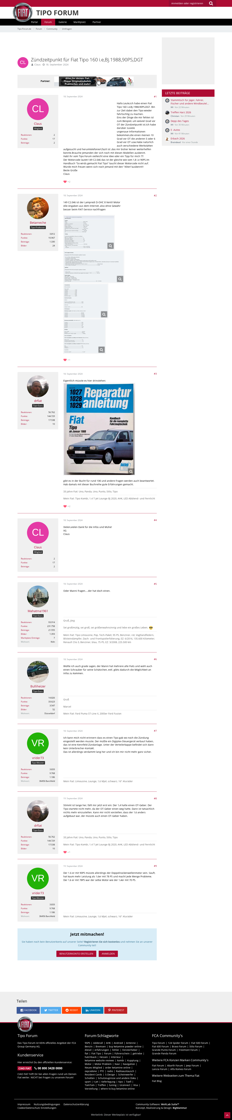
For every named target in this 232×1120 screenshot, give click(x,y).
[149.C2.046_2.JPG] (93, 266)
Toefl (128, 1081)
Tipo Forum (158, 1043)
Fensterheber (130, 1049)
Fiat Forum (158, 1065)
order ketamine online (117, 1067)
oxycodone (91, 1071)
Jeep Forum (192, 1065)
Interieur (116, 1057)
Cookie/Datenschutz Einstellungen (36, 1107)
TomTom (90, 1085)
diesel (88, 1049)
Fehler (115, 1049)
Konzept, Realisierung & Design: (161, 1107)
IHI (172, 107)
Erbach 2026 (178, 138)
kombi (120, 1060)
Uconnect (125, 1085)
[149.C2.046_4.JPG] (84, 336)
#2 (155, 195)
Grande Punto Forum (164, 1049)
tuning (113, 1085)
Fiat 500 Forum (199, 1043)
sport (88, 1081)
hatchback (90, 1057)
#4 (155, 520)
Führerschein (122, 1053)
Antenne (131, 1043)
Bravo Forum (179, 1046)
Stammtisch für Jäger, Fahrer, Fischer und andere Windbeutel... (190, 101)
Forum (107, 1053)
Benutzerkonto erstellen (76, 953)
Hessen (104, 1057)
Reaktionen (26, 134)
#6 (155, 659)
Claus (37, 64)
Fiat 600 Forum (160, 1046)
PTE (102, 1071)
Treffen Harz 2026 (181, 112)
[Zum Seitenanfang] (227, 1115)
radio (110, 1071)
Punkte (24, 138)
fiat (86, 1053)
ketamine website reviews (99, 1060)
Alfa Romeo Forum (180, 1069)
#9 (155, 866)
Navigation (129, 1064)
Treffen (102, 1085)
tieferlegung (108, 1081)
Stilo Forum (195, 1046)
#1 (155, 96)
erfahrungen (102, 1049)
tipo (120, 1081)
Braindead (176, 142)
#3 (155, 373)
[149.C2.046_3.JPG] (85, 301)
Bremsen (101, 1046)
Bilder (23, 245)
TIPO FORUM (57, 12)
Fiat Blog (157, 1081)
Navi (117, 1064)
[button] (28, 1010)
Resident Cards (93, 1074)
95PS (87, 1043)
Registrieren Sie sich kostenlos (102, 941)
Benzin (89, 1046)
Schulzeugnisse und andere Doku (117, 1078)
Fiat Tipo (96, 1053)
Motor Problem (103, 1064)
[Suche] (211, 3)
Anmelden (108, 953)
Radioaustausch (125, 1071)
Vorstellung (91, 1088)
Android (118, 1043)
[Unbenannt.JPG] (99, 429)
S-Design (110, 1074)
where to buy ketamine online (118, 1088)
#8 (155, 798)
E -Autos (175, 129)
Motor (88, 1064)
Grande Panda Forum (164, 1053)
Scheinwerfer (125, 1074)
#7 (155, 730)
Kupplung (132, 1060)
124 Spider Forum (178, 1043)
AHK (108, 1043)
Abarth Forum (175, 1065)
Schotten (90, 1078)
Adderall (98, 1043)
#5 (155, 583)
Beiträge (25, 142)
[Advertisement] (87, 45)
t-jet (96, 1081)
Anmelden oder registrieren (187, 3)
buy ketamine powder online (125, 1046)
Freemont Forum (188, 1049)
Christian (175, 116)
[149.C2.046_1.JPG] (89, 232)
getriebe (137, 1053)
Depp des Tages (180, 121)
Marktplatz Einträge (30, 637)
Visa (135, 1085)
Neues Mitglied (93, 1067)
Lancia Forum (159, 1069)
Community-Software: (157, 1104)
